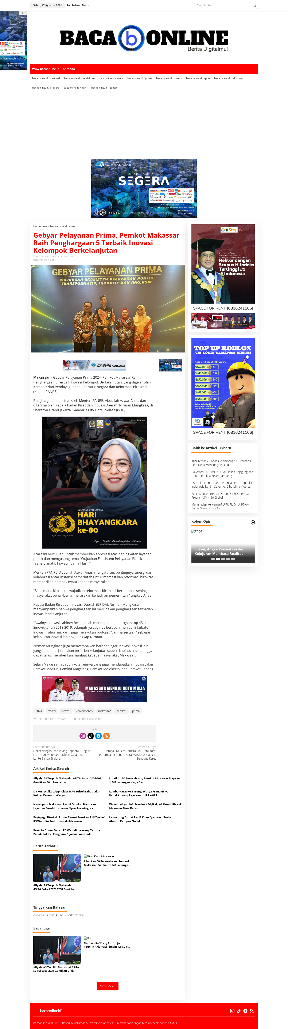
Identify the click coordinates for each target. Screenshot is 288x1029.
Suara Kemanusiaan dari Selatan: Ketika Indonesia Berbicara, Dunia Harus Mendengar (223, 551)
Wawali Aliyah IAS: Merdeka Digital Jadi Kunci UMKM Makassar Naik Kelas (145, 806)
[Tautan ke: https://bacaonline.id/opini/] (252, 522)
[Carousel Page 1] (213, 559)
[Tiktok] (90, 736)
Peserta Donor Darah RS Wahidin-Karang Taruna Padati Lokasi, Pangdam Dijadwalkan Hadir (66, 832)
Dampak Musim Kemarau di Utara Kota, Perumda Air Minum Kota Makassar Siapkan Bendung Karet (127, 752)
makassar (104, 711)
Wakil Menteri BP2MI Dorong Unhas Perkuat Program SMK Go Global (220, 495)
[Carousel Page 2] (218, 559)
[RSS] (106, 736)
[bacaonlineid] (144, 37)
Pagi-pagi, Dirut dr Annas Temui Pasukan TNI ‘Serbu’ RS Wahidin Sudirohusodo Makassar (69, 819)
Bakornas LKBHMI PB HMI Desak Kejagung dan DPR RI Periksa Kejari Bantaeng (222, 474)
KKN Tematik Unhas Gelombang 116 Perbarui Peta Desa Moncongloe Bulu (221, 463)
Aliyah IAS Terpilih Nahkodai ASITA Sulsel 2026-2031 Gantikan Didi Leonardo (68, 780)
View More (107, 986)
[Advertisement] (150, 127)
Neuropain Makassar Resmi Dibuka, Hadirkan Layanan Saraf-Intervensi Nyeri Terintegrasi (64, 806)
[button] (254, 5)
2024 (38, 711)
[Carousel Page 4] (228, 559)
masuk (53, 915)
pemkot (121, 711)
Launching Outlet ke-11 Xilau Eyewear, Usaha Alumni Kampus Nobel (140, 819)
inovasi (65, 711)
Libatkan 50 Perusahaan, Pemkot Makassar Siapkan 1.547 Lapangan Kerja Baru (144, 780)
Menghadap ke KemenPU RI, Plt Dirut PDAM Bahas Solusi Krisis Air (220, 506)
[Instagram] (82, 736)
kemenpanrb (84, 711)
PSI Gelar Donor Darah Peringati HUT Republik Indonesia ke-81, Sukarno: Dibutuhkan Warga (221, 485)
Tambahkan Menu (78, 5)
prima (136, 711)
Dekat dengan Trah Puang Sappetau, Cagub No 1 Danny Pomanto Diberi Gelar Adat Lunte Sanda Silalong (61, 752)
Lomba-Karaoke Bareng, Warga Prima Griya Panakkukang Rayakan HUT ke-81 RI (138, 793)
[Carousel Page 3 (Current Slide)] (223, 559)
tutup (23, 13)
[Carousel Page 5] (233, 559)
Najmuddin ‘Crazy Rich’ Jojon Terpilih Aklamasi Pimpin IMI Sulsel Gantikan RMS (107, 945)
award (52, 711)
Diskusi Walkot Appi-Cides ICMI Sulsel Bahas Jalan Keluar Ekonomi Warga (66, 793)
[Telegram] (98, 736)
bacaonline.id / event (44, 259)
